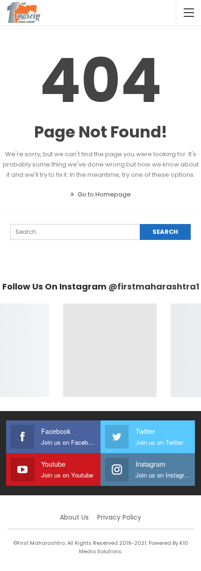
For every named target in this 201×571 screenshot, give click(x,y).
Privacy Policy (119, 517)
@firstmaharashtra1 (153, 286)
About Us (74, 517)
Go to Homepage (103, 194)
